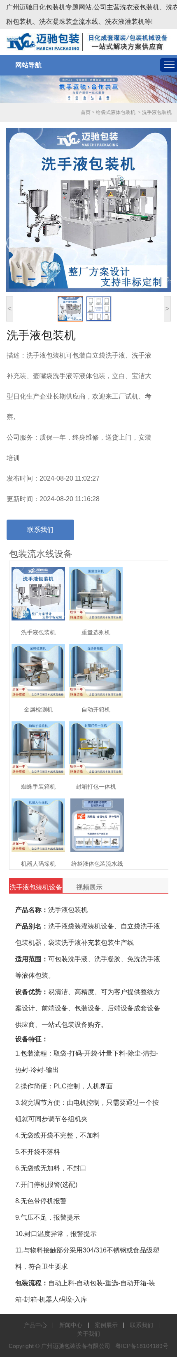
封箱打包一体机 (96, 786)
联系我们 (40, 529)
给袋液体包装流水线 (97, 863)
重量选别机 (96, 632)
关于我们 (88, 1333)
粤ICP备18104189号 (141, 1346)
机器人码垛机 (38, 863)
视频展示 (89, 887)
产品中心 (35, 1325)
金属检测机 (38, 709)
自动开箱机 (96, 709)
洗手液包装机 (157, 112)
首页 (86, 112)
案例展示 (106, 1325)
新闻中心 (70, 1325)
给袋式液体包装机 (115, 112)
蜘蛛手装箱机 (38, 786)
